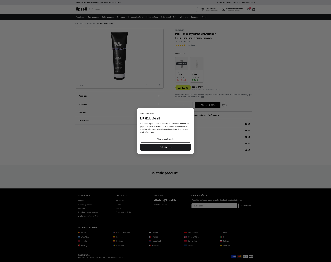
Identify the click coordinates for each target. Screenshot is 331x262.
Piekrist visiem (166, 147)
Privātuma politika (147, 113)
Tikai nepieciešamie (165, 139)
